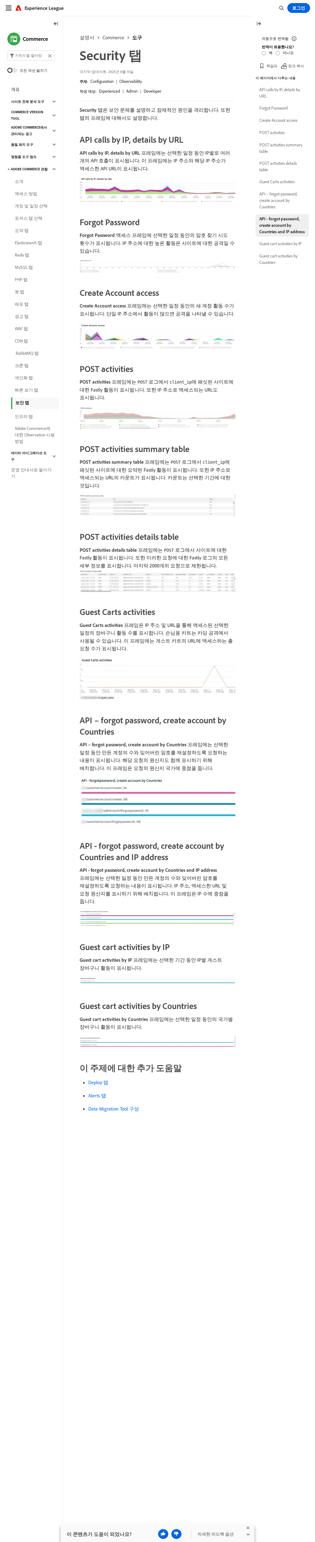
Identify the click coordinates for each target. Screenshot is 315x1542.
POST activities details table (278, 166)
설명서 (87, 37)
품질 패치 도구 (22, 144)
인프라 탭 (24, 416)
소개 (19, 181)
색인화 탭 (24, 378)
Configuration (102, 81)
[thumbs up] (163, 1534)
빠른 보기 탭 (26, 390)
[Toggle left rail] (56, 24)
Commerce (113, 37)
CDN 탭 (21, 341)
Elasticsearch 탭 (28, 242)
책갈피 (271, 66)
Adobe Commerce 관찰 (29, 169)
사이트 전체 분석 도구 (27, 101)
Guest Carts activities (277, 181)
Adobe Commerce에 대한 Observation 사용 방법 (35, 435)
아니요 (288, 52)
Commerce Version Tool (27, 115)
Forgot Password (273, 108)
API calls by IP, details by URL (279, 93)
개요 (15, 89)
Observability (130, 81)
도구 (137, 37)
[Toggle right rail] (258, 24)
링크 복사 (296, 66)
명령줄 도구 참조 (24, 157)
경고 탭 (22, 316)
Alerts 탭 (97, 1095)
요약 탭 (22, 230)
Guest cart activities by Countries (278, 259)
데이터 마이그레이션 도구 (29, 456)
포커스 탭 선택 (28, 218)
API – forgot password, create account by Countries (278, 200)
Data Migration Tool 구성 (113, 1109)
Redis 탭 (22, 255)
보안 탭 (22, 402)
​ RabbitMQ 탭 (27, 353)
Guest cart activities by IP (280, 243)
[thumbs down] (176, 1534)
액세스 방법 (26, 193)
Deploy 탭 (98, 1082)
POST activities (272, 132)
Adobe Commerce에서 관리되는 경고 (29, 130)
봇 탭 (19, 292)
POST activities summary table (280, 148)
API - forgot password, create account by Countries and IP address (282, 225)
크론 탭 (22, 365)
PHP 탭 (21, 279)
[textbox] (31, 55)
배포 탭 (22, 304)
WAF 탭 (21, 328)
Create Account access (278, 120)
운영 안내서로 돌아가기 (31, 473)
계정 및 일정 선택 (31, 206)
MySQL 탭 (24, 267)
